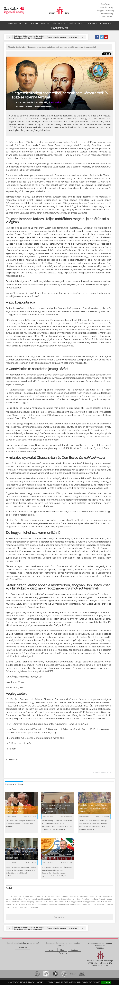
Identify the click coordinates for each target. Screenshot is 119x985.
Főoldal (11, 47)
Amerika (27, 899)
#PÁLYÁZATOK (76, 23)
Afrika (44, 896)
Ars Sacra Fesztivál (98, 899)
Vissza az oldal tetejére (102, 772)
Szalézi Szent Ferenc (42, 107)
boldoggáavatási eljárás (91, 902)
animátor (76, 899)
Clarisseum (99, 905)
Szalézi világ (21, 47)
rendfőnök (20, 107)
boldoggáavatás (75, 902)
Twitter (51, 950)
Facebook (63, 953)
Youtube (74, 950)
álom (20, 899)
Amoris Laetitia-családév (41, 899)
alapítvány (74, 896)
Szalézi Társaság (105, 7)
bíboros (50, 902)
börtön (8, 905)
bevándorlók (40, 902)
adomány (29, 896)
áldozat (98, 896)
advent (37, 896)
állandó (8, 899)
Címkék (9, 888)
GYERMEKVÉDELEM (93, 23)
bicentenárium (60, 902)
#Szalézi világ (42, 102)
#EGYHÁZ (51, 23)
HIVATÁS (107, 23)
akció (58, 896)
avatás (109, 899)
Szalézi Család (105, 16)
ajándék (51, 896)
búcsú (23, 905)
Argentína (85, 899)
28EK (15, 896)
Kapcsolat (100, 948)
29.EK (21, 896)
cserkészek (34, 907)
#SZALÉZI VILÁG (38, 23)
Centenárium (64, 905)
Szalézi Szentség (106, 13)
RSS (62, 950)
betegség (30, 902)
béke (23, 902)
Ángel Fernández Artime (62, 899)
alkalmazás (107, 896)
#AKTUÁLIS (63, 23)
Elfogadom (106, 982)
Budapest (31, 905)
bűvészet (53, 905)
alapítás (65, 896)
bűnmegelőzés (42, 905)
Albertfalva (84, 896)
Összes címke (59, 917)
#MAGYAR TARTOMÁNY (19, 23)
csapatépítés (23, 907)
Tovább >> (22, 948)
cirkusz (90, 905)
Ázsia (8, 902)
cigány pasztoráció (78, 905)
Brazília (15, 905)
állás (15, 899)
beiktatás (15, 902)
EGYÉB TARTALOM (59, 28)
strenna (29, 107)
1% (11, 896)
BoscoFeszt (107, 902)
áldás (92, 896)
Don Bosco (105, 4)
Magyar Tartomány (105, 10)
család (14, 907)
